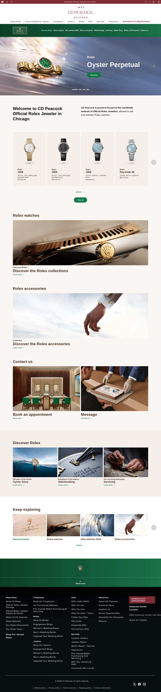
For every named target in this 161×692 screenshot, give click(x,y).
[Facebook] (139, 684)
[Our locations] (12, 2)
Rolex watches (58, 30)
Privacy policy (54, 688)
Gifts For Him (78, 609)
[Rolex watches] (63, 525)
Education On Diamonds (111, 617)
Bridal (81, 22)
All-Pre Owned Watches (45, 605)
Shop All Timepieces (43, 601)
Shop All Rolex (13, 601)
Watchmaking (99, 30)
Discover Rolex (46, 30)
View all (80, 200)
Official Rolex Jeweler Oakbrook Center (17, 612)
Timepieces (58, 22)
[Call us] (7, 2)
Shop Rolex (16, 22)
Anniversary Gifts (80, 629)
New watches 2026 (71, 30)
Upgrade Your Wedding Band (48, 636)
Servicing (108, 30)
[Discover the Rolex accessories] (80, 315)
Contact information (102, 688)
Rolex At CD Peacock (17, 617)
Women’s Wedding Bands (46, 628)
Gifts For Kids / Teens (82, 613)
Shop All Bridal (41, 620)
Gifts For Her (77, 605)
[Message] (114, 388)
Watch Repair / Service (83, 646)
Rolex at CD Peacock (131, 30)
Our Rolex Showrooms (17, 625)
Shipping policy (85, 688)
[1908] (29, 151)
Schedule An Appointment (136, 21)
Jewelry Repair (79, 642)
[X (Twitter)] (134, 684)
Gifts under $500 (80, 601)
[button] (146, 2)
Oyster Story (118, 30)
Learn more (17, 275)
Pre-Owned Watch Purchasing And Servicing (80, 656)
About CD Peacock (108, 601)
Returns (103, 621)
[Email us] (2, 2)
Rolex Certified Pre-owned (37, 22)
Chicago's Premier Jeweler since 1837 (80, 2)
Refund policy (40, 688)
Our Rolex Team (14, 629)
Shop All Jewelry (42, 645)
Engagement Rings (43, 624)
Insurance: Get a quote (82, 668)
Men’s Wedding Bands (44, 632)
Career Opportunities (109, 613)
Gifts (90, 22)
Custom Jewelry (79, 638)
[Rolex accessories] (131, 525)
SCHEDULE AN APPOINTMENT (138, 600)
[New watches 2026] (97, 525)
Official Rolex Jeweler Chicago (17, 606)
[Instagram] (144, 684)
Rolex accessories (86, 30)
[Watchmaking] (80, 462)
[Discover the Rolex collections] (80, 242)
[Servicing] (126, 462)
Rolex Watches (13, 621)
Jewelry (70, 22)
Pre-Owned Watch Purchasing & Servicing (50, 610)
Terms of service (69, 688)
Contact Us (104, 609)
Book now (17, 418)
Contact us (144, 30)
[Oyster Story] (35, 462)
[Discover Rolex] (29, 525)
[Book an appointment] (46, 388)
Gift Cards (76, 621)
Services (100, 22)
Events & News (106, 605)
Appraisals (76, 650)
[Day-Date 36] (131, 151)
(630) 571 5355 (138, 620)
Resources (113, 22)
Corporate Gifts (79, 625)
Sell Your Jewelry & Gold (81, 663)
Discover (94, 75)
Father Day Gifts (79, 617)
